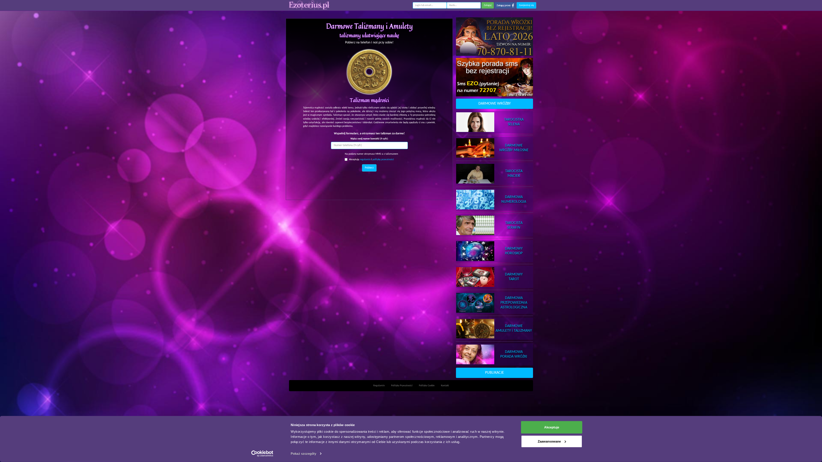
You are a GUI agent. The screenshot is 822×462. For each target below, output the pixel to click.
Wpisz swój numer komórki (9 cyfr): (369, 139)
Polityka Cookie (427, 385)
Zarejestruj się (526, 5)
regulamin (365, 159)
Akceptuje (551, 427)
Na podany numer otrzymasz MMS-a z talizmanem (371, 154)
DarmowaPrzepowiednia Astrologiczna (513, 302)
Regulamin (379, 385)
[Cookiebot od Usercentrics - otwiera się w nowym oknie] (262, 453)
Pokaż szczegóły (303, 453)
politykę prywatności (383, 159)
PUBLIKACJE (494, 373)
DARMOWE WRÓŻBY (494, 104)
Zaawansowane (549, 441)
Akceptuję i (371, 159)
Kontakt (445, 385)
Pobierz (369, 167)
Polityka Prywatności (401, 385)
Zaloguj (487, 5)
